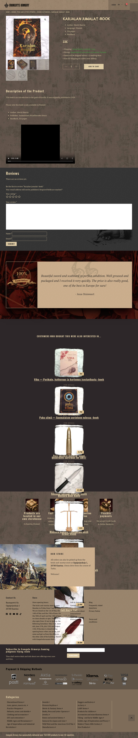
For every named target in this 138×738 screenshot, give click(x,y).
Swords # (45, 702)
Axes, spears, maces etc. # (17, 705)
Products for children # (87, 711)
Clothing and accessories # (17, 714)
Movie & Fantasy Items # (52, 708)
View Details (69, 385)
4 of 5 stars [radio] (16, 196)
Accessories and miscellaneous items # (93, 714)
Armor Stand (69, 534)
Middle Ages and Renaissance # (19, 721)
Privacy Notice (94, 611)
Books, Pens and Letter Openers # (55, 711)
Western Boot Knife (69, 495)
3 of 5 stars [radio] (13, 196)
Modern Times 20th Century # (90, 724)
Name (9, 233)
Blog (90, 602)
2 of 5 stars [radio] (10, 196)
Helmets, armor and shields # (19, 711)
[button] (45, 20)
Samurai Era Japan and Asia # (54, 721)
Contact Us (74, 605)
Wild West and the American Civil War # (58, 724)
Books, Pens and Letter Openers (23, 12)
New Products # (84, 727)
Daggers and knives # (86, 702)
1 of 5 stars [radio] (7, 196)
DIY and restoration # (15, 717)
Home (8, 12)
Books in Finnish (43, 12)
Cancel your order (77, 625)
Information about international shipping (77, 613)
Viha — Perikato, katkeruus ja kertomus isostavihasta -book (69, 379)
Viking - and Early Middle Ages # (91, 717)
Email (9, 238)
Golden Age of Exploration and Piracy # (94, 721)
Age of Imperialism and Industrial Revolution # (20, 725)
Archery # (82, 705)
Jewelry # (46, 714)
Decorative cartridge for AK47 (69, 457)
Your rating (11, 194)
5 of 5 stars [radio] (19, 196)
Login (114, 5)
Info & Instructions (77, 602)
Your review (11, 202)
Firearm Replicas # (50, 705)
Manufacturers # (49, 727)
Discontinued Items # (15, 702)
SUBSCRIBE (73, 655)
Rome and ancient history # (53, 717)
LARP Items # (83, 708)
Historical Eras (76, 619)
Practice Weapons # (15, 708)
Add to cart (94, 66)
